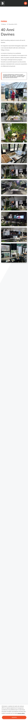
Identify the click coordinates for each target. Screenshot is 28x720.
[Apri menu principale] (25, 3)
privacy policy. (21, 713)
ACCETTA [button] (14, 717)
